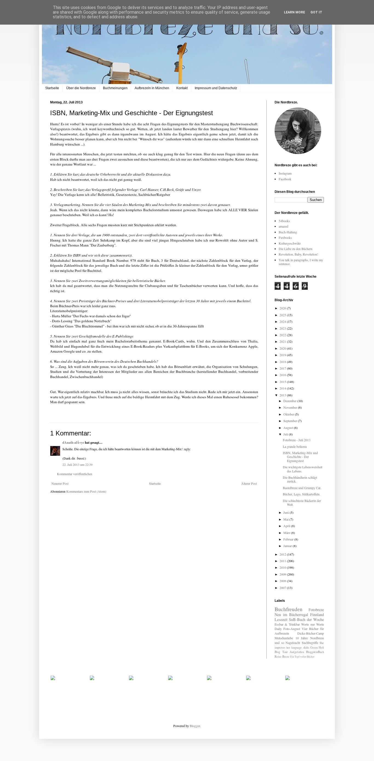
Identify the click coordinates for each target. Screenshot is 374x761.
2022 (283, 335)
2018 (283, 361)
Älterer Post (249, 483)
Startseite (52, 88)
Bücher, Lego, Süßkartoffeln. (301, 494)
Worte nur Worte (312, 624)
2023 (283, 328)
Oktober (289, 414)
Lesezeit (281, 619)
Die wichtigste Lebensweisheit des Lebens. (302, 469)
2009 (283, 574)
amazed (283, 226)
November (290, 407)
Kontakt (182, 88)
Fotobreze (316, 609)
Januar (288, 546)
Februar (288, 539)
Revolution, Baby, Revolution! (298, 254)
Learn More (294, 12)
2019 (283, 355)
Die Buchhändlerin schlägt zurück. (300, 479)
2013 (283, 395)
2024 (283, 321)
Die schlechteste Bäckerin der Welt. (302, 502)
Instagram (285, 173)
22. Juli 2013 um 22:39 (77, 464)
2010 (283, 567)
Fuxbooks (285, 237)
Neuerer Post (59, 483)
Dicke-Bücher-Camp (310, 633)
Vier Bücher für (313, 628)
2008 (283, 581)
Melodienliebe (284, 638)
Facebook (285, 179)
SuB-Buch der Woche (306, 619)
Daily (278, 628)
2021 (283, 341)
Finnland (317, 614)
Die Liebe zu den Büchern (295, 248)
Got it (316, 12)
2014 (283, 388)
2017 (283, 368)
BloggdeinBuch (315, 652)
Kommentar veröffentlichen (74, 474)
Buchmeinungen (115, 88)
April (287, 526)
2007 (283, 587)
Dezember (290, 401)
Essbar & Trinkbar (287, 624)
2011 (283, 561)
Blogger (195, 726)
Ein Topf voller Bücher (302, 656)
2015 (283, 381)
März (287, 532)
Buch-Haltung (288, 232)
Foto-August (291, 628)
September (290, 421)
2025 (283, 315)
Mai (286, 519)
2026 (283, 308)
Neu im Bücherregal (291, 614)
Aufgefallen (297, 652)
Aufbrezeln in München (152, 88)
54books (284, 221)
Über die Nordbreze (81, 88)
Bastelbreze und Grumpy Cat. (302, 488)
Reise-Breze (282, 656)
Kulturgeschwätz (290, 243)
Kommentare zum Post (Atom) (86, 491)
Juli (286, 434)
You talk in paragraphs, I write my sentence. (301, 262)
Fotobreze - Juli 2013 (296, 440)
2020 (283, 348)
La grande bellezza (295, 446)
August (288, 427)
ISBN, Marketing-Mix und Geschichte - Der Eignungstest (300, 457)
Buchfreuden (289, 609)
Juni (286, 512)
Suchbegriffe (310, 642)
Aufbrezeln (282, 633)
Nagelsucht (293, 642)
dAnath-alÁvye (73, 442)
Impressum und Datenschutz (216, 88)
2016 (283, 375)
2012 (283, 554)
